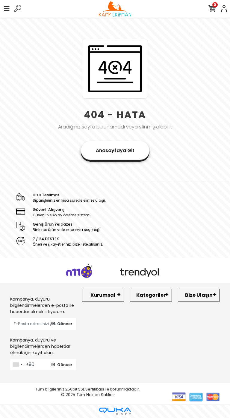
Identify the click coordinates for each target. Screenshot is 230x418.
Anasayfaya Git (115, 150)
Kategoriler (151, 295)
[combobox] (17, 364)
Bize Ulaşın (199, 295)
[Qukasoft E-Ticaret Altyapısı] (115, 411)
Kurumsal (102, 295)
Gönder (64, 324)
